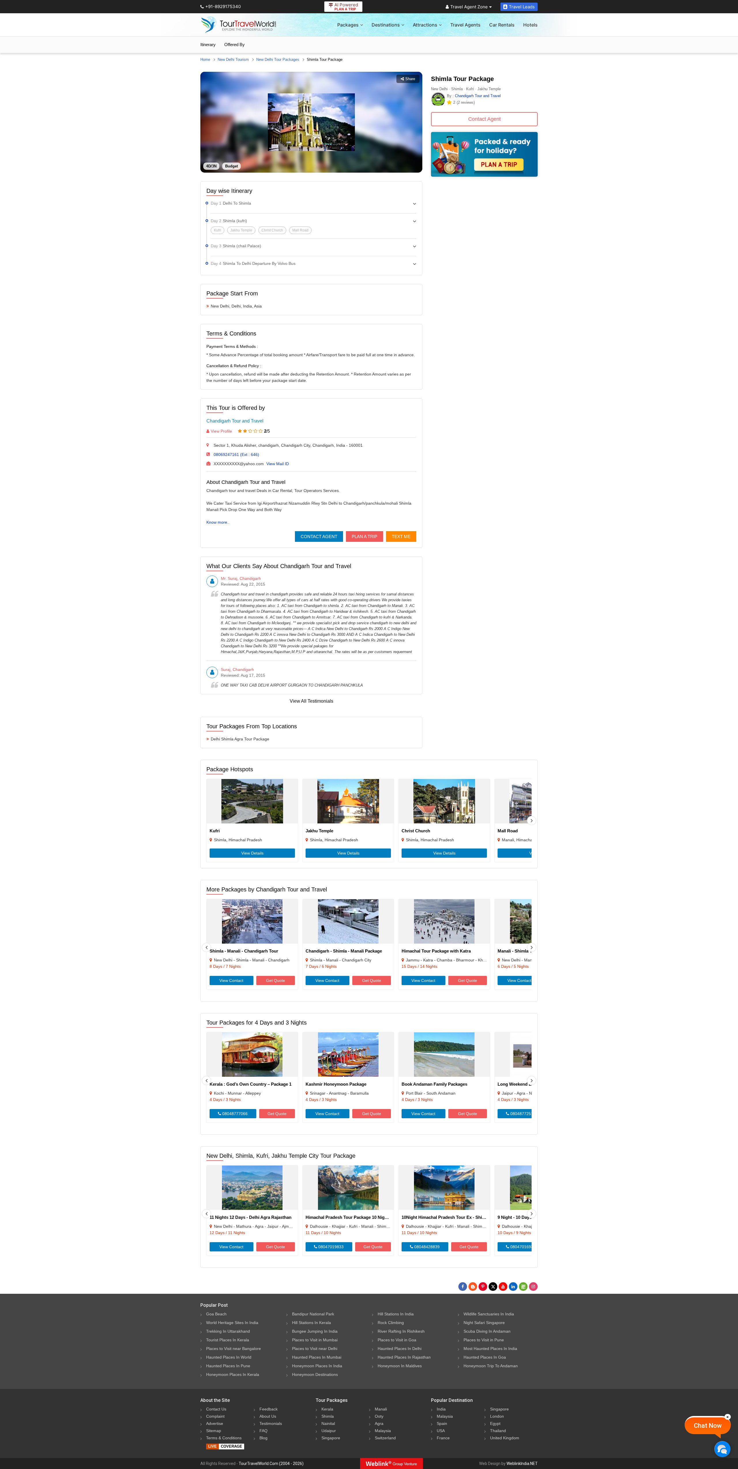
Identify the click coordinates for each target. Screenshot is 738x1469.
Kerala (327, 1409)
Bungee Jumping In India (315, 1331)
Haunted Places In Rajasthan (404, 1357)
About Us (267, 1416)
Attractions (425, 25)
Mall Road (508, 830)
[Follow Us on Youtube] (503, 1286)
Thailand (498, 1430)
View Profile (221, 431)
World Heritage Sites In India (232, 1322)
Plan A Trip (364, 536)
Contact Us (216, 1409)
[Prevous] (206, 947)
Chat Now (708, 1425)
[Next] (531, 820)
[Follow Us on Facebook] (462, 1286)
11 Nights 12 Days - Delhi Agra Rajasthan (250, 1217)
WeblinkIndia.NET (522, 1463)
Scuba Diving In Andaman (487, 1331)
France (443, 1438)
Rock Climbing (391, 1322)
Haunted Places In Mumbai (316, 1357)
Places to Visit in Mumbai (315, 1340)
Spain (442, 1423)
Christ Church (416, 830)
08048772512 (522, 1113)
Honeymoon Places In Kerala (232, 1374)
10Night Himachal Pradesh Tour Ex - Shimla (445, 1217)
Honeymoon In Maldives (400, 1366)
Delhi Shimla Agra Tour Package (240, 739)
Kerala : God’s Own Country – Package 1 (250, 1084)
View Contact (231, 980)
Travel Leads (522, 7)
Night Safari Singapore (484, 1322)
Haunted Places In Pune (228, 1366)
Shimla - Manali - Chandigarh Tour (244, 950)
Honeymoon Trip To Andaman (491, 1366)
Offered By (234, 44)
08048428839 (426, 1246)
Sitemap (213, 1430)
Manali (381, 1409)
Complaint (215, 1416)
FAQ (263, 1430)
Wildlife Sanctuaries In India (489, 1314)
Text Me (401, 536)
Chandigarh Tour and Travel (234, 420)
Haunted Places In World (228, 1357)
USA (441, 1430)
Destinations (386, 25)
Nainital (328, 1423)
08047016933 (522, 1246)
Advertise (214, 1423)
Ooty (379, 1416)
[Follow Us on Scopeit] (523, 1286)
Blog (263, 1438)
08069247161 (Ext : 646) (236, 454)
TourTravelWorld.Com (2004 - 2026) (271, 1463)
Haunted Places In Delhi (399, 1348)
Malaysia (383, 1430)
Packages (348, 25)
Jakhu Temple (319, 830)
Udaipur (328, 1430)
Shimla (327, 1416)
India (441, 1409)
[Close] (727, 1417)
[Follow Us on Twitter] (493, 1286)
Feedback (268, 1409)
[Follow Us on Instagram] (533, 1286)
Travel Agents (465, 25)
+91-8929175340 (223, 6)
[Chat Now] (722, 1449)
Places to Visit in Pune (484, 1340)
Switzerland (385, 1438)
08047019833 (330, 1246)
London (497, 1416)
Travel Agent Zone (469, 7)
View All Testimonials (311, 701)
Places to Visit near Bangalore (233, 1348)
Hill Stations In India (396, 1314)
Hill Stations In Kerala (311, 1322)
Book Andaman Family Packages (434, 1084)
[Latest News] (472, 1286)
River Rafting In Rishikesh (401, 1331)
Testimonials (270, 1423)
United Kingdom (504, 1438)
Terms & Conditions (224, 1438)
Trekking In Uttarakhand (228, 1331)
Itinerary (208, 44)
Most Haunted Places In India (490, 1348)
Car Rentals (502, 25)
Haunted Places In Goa (485, 1357)
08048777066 (234, 1113)
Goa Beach (216, 1314)
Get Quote (275, 980)
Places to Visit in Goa (397, 1340)
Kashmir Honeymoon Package (336, 1084)
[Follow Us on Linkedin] (513, 1286)
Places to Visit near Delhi (314, 1348)
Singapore (330, 1438)
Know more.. (217, 522)
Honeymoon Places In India (317, 1366)
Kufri (215, 830)
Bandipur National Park (313, 1314)
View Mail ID (277, 463)
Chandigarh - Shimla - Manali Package (344, 950)
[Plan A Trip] (484, 175)
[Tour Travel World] (238, 24)
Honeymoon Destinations (315, 1374)
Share (410, 79)
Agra (379, 1423)
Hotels (530, 25)
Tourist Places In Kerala (227, 1340)
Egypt (495, 1423)
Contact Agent (319, 536)
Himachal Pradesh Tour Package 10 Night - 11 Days (357, 1217)
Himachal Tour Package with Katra (436, 950)
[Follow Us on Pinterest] (483, 1286)
